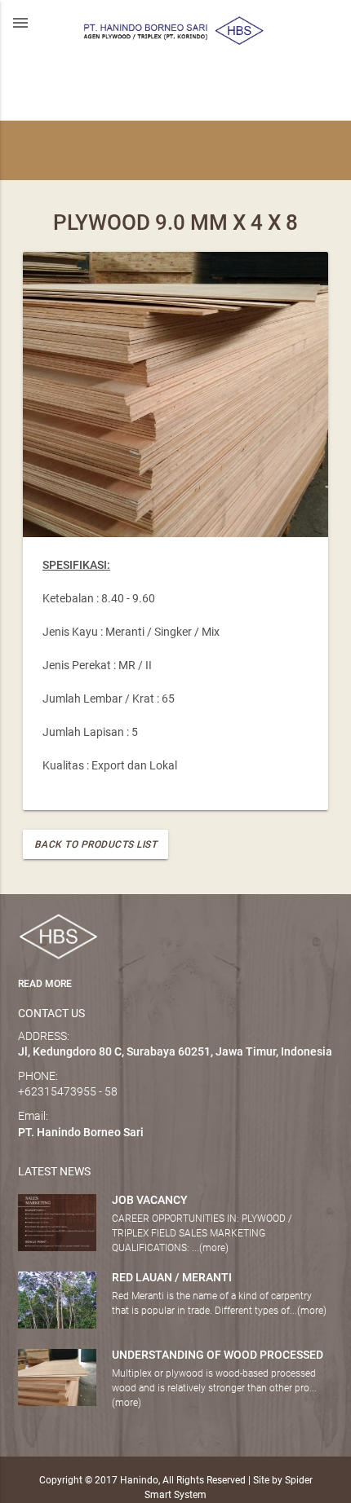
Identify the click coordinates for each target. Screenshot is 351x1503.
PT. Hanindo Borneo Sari (81, 1132)
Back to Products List (96, 844)
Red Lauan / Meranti (172, 1277)
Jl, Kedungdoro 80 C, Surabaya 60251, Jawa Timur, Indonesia (175, 1051)
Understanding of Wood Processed (217, 1354)
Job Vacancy (150, 1199)
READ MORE (45, 984)
